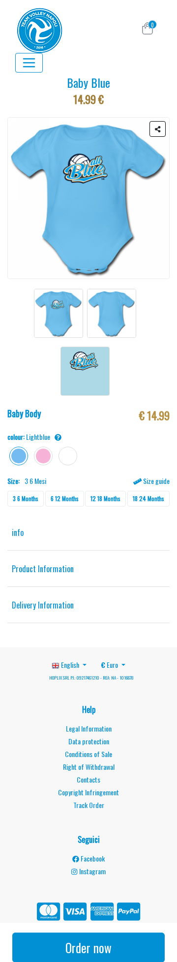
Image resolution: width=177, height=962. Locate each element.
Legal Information (89, 728)
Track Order (88, 805)
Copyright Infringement (88, 792)
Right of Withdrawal (89, 766)
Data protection (88, 741)
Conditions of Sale (88, 754)
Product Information (43, 569)
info (18, 532)
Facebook (92, 858)
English (70, 664)
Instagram (91, 871)
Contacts (88, 779)
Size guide (156, 481)
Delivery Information (43, 605)
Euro (110, 664)
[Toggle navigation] (29, 63)
